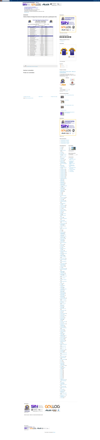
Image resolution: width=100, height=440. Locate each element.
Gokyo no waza (62, 238)
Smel (61, 366)
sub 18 (61, 374)
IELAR (61, 247)
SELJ (61, 360)
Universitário (62, 390)
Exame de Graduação (35, 66)
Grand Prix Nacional (63, 242)
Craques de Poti (62, 206)
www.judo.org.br (26, 12)
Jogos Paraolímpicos (63, 261)
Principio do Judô (62, 323)
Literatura (61, 283)
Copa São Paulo (62, 205)
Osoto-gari (61, 314)
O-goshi (61, 311)
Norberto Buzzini (62, 310)
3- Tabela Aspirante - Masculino (64, 142)
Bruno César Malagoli (63, 163)
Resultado (61, 350)
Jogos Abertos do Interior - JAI (62, 255)
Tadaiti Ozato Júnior (63, 380)
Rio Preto (61, 351)
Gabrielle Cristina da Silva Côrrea (63, 237)
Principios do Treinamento (62, 325)
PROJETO (61, 329)
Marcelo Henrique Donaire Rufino (63, 293)
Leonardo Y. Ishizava (63, 279)
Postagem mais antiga (54, 96)
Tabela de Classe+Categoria (63, 379)
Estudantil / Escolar (63, 215)
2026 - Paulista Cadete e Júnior (69, 105)
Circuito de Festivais (63, 195)
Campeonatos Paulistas (62, 191)
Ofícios (61, 312)
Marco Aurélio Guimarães (62, 296)
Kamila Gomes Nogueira (62, 271)
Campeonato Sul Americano (62, 188)
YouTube (61, 397)
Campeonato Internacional (62, 182)
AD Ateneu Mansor (29, 66)
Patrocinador (62, 317)
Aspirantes (61, 160)
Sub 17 (61, 373)
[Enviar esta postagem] (25, 65)
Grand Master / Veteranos (62, 240)
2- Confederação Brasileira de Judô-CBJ (72, 166)
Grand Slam (62, 244)
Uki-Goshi (61, 389)
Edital (61, 212)
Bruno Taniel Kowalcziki (62, 166)
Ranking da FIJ (62, 340)
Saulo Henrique (62, 356)
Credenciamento (62, 207)
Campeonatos (62, 189)
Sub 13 (61, 371)
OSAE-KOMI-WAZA (63, 313)
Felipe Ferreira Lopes (63, 221)
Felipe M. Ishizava (63, 223)
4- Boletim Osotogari (72, 169)
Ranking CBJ (62, 339)
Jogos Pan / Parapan (63, 259)
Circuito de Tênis (62, 197)
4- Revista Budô (71, 171)
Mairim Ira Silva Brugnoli (62, 291)
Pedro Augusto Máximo (62, 319)
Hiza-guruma (62, 246)
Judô (61, 267)
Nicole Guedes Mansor (62, 307)
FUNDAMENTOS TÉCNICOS (62, 233)
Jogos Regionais (62, 263)
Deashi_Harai (62, 209)
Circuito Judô (62, 198)
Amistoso (61, 153)
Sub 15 (61, 372)
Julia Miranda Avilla (63, 268)
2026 (61, 149)
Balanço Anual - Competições (62, 162)
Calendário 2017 (62, 175)
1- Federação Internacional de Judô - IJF (72, 159)
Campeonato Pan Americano (62, 184)
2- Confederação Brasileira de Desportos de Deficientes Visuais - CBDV (72, 162)
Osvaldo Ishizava (62, 315)
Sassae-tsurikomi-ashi (63, 354)
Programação (62, 326)
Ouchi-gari (61, 316)
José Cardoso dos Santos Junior (63, 265)
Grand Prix (61, 241)
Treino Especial (62, 386)
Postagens (62, 65)
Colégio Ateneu (62, 200)
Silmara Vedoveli (62, 365)
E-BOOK (61, 211)
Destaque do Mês (62, 210)
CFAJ (61, 194)
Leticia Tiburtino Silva (63, 281)
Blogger (54, 432)
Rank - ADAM (62, 338)
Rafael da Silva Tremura (62, 334)
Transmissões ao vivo (63, 384)
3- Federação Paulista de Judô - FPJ (72, 168)
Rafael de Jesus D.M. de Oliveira (63, 335)
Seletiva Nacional (62, 359)
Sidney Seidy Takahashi (62, 364)
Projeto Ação (62, 330)
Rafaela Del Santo (63, 337)
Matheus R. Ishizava (63, 299)
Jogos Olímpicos (62, 258)
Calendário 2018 (62, 176)
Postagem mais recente (27, 96)
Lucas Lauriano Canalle (62, 287)
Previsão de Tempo (63, 321)
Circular (61, 199)
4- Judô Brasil (71, 170)
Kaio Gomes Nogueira (63, 269)
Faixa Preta (62, 220)
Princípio (61, 322)
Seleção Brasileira (63, 357)
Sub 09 (61, 369)
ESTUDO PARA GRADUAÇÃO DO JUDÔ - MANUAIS (69, 112)
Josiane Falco (62, 266)
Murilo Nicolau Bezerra (62, 305)
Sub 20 (61, 375)
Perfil (61, 320)
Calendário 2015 (62, 173)
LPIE (61, 284)
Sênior (61, 361)
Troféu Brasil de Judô (63, 387)
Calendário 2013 (62, 171)
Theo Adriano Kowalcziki (62, 383)
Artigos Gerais (62, 159)
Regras (61, 343)
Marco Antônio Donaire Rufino (62, 295)
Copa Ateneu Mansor (63, 201)
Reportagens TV (62, 349)
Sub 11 (61, 370)
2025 (61, 148)
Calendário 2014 (62, 172)
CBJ (61, 193)
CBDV (61, 192)
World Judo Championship (62, 396)
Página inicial (40, 96)
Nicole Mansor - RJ (63, 308)
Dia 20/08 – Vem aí (63, 110)
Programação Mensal (63, 327)
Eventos (61, 217)
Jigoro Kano (62, 250)
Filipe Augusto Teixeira (63, 228)
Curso (61, 208)
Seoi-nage (61, 362)
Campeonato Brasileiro (62, 181)
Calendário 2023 (62, 177)
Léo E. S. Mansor (62, 277)
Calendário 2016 (62, 174)
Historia (61, 245)
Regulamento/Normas (63, 344)
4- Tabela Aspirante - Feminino (64, 143)
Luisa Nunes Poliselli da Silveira (63, 289)
